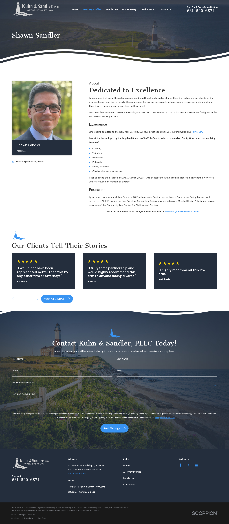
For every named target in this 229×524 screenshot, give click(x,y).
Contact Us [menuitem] (165, 9)
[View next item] (37, 299)
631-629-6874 (201, 10)
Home (126, 465)
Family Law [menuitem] (112, 9)
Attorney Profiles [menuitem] (92, 9)
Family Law (197, 131)
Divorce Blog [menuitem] (129, 9)
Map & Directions (77, 473)
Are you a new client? (23, 382)
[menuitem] (15, 518)
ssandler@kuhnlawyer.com (30, 161)
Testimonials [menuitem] (147, 9)
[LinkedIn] (196, 465)
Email (119, 371)
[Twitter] (188, 465)
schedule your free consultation (181, 211)
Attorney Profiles (132, 471)
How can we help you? (23, 394)
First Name (17, 359)
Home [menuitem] (75, 9)
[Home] (36, 9)
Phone (15, 371)
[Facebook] (180, 465)
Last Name (122, 359)
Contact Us (129, 484)
